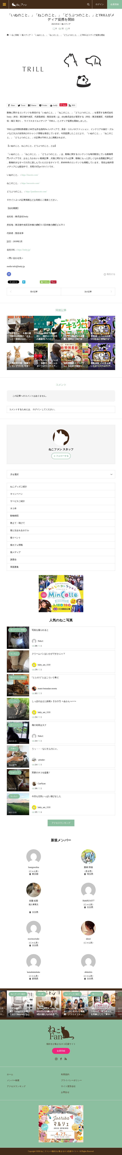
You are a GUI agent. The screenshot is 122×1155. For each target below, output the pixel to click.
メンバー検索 (13, 1080)
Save (64, 105)
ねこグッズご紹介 (18, 487)
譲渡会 (13, 559)
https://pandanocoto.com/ (36, 191)
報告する (111, 274)
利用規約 (65, 1074)
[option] (20, 1004)
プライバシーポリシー (71, 1080)
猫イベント (15, 538)
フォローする (62, 456)
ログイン (100, 4)
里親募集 (14, 567)
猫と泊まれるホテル (19, 530)
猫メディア (66, 24)
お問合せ (65, 1092)
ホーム (10, 1074)
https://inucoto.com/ (29, 175)
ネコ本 (13, 508)
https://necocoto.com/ (30, 183)
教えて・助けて (17, 523)
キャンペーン (16, 494)
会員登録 (114, 4)
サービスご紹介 (17, 501)
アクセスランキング (61, 823)
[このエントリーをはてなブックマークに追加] (23, 281)
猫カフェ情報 (16, 545)
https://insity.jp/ (23, 250)
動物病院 (14, 516)
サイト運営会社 (68, 1086)
